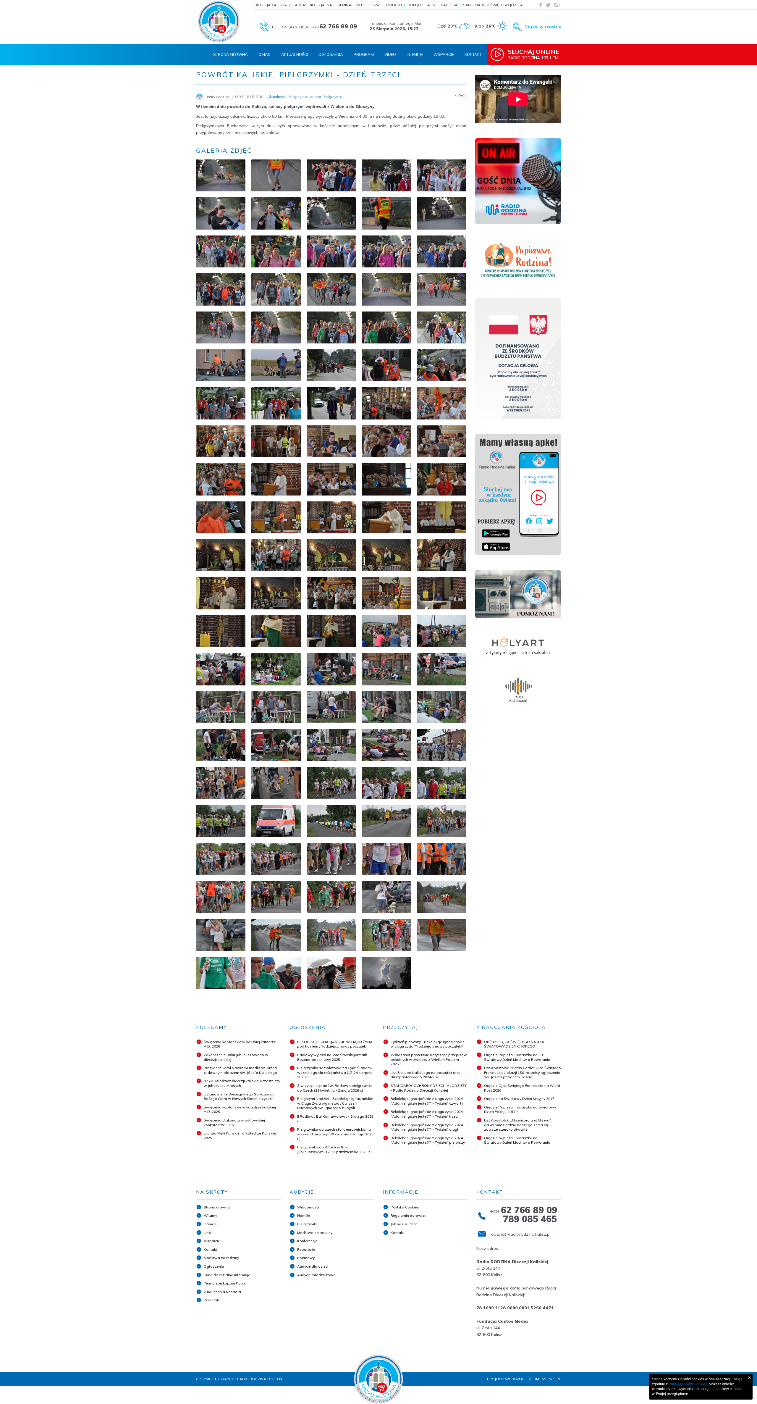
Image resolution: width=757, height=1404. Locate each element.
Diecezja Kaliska (270, 5)
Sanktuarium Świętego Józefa (493, 5)
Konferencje (307, 1241)
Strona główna (217, 1207)
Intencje (415, 54)
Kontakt (473, 54)
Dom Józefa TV (421, 5)
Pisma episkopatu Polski (225, 1283)
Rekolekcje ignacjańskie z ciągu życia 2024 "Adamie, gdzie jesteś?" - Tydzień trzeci (427, 1114)
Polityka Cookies (405, 1207)
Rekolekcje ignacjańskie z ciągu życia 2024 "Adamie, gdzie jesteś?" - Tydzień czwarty (427, 1101)
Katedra (449, 5)
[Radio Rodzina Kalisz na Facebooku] (541, 5)
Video (390, 54)
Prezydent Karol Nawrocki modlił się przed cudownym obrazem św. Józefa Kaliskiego (240, 1070)
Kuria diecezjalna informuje (227, 1275)
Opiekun (394, 5)
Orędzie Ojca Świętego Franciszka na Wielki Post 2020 (522, 1087)
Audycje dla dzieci (312, 1266)
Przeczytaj (212, 1300)
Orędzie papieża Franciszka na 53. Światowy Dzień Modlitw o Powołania (517, 1140)
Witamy (210, 1215)
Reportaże (306, 1249)
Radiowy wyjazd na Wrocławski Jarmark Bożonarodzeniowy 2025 (332, 1057)
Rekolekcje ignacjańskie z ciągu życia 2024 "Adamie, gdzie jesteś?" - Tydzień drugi (427, 1127)
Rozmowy (306, 1257)
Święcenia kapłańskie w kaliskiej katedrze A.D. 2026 (240, 1044)
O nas (264, 54)
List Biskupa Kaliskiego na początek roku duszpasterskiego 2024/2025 (425, 1074)
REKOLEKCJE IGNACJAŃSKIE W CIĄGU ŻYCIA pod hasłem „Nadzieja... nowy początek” (335, 1044)
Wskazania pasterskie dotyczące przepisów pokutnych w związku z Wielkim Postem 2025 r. (429, 1059)
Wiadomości (308, 1207)
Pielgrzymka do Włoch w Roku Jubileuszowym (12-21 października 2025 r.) (334, 1149)
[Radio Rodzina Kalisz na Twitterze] (548, 5)
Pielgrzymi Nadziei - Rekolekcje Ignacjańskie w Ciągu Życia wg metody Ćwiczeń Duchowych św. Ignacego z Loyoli (335, 1103)
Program (364, 54)
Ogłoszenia (330, 54)
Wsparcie (444, 54)
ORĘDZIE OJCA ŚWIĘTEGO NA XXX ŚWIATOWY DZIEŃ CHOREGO (514, 1044)
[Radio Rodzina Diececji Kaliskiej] (219, 21)
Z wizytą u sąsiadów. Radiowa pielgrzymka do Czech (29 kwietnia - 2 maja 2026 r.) (335, 1087)
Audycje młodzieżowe (316, 1275)
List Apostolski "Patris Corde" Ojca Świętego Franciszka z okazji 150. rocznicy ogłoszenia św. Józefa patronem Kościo (522, 1072)
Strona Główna (230, 54)
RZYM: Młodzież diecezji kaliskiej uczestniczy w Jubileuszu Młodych (242, 1083)
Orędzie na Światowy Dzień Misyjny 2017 (519, 1098)
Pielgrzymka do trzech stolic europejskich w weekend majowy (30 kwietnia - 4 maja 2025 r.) (335, 1134)
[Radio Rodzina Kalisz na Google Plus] (557, 5)
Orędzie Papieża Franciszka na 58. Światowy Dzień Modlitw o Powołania (517, 1057)
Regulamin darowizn (408, 1215)
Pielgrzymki (307, 1224)
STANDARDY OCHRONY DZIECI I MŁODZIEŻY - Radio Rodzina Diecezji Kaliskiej (429, 1087)
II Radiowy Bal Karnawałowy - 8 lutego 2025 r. (335, 1118)
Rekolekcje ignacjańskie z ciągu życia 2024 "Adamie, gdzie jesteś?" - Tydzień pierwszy (428, 1140)
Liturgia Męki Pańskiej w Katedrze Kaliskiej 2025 (240, 1135)
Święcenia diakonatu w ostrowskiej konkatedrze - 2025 (234, 1122)
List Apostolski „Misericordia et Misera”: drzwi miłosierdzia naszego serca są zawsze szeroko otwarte (518, 1125)
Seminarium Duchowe (359, 5)
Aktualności (294, 54)
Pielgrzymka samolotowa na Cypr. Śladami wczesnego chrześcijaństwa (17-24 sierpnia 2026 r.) (335, 1072)
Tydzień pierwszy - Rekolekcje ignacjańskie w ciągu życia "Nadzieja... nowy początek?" (428, 1044)
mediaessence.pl (544, 1379)
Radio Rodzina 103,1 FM (533, 54)
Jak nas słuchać (404, 1224)
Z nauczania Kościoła (222, 1292)
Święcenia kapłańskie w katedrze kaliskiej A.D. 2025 (240, 1109)
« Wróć (460, 95)
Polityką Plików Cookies (688, 1384)
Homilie (303, 1215)
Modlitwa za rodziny (221, 1257)
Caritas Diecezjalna (312, 5)
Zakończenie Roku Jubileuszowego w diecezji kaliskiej (236, 1057)
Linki (207, 1232)
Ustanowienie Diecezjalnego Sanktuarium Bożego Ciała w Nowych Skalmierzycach (240, 1096)
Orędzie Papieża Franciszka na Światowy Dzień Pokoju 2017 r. (520, 1109)
